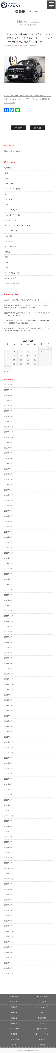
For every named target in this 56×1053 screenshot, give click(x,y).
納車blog (42, 1039)
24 (7, 364)
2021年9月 (8, 695)
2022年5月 (8, 653)
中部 (6, 268)
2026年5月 (8, 401)
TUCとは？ (42, 1002)
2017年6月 (8, 963)
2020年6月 (8, 774)
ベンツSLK (9, 241)
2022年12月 (8, 616)
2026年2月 (8, 416)
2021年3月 (8, 726)
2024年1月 (8, 548)
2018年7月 (8, 895)
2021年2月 (8, 732)
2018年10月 (8, 879)
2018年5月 (8, 905)
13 (28, 356)
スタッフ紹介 (14, 1029)
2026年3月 (8, 411)
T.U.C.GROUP (42, 1045)
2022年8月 (8, 637)
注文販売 (14, 1018)
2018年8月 (8, 889)
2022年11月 (8, 621)
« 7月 (6, 371)
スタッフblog (14, 1039)
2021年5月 (8, 716)
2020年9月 (8, 758)
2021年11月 (8, 684)
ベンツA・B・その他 (12, 189)
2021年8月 (8, 700)
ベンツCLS (9, 199)
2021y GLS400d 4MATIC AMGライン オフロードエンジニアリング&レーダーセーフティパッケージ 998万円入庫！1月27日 (28, 99)
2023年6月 (8, 585)
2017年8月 (8, 952)
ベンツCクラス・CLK (13, 215)
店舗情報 (14, 1007)
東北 (6, 257)
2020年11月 (8, 747)
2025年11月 (8, 432)
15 (42, 356)
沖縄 (6, 205)
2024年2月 (8, 542)
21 (35, 360)
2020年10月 (8, 753)
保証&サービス (42, 996)
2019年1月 (8, 863)
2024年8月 (8, 511)
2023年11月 (8, 558)
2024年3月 (8, 537)
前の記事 (18, 128)
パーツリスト (14, 1002)
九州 (6, 194)
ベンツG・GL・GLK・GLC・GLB (17, 226)
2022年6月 (8, 648)
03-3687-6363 (32, 11)
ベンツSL (8, 236)
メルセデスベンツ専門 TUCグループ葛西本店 (22, 4)
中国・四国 (9, 183)
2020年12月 (8, 742)
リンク (42, 1023)
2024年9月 (8, 506)
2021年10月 (8, 690)
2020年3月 (8, 789)
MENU (51, 4)
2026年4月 (8, 406)
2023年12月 (8, 553)
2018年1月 (8, 926)
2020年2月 (8, 795)
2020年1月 (8, 800)
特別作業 (42, 1013)
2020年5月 (8, 779)
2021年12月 (8, 679)
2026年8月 (8, 385)
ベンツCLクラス (11, 210)
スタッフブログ (10, 278)
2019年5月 (8, 842)
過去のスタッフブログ (12, 151)
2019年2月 (8, 858)
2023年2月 (8, 606)
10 (7, 356)
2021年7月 (8, 705)
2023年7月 (8, 579)
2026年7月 (8, 390)
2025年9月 (8, 443)
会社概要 (14, 1034)
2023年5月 (8, 590)
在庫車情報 (14, 996)
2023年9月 (8, 569)
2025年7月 (8, 453)
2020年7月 (8, 768)
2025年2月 (8, 479)
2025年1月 (8, 485)
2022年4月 (8, 658)
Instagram (20, 11)
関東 (6, 262)
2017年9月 (8, 947)
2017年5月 (8, 968)
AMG (7, 178)
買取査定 (14, 1023)
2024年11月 (8, 495)
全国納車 (14, 1013)
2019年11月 (8, 811)
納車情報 (7, 168)
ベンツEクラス (10, 220)
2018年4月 (8, 910)
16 (48, 356)
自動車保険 (42, 1018)
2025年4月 (8, 469)
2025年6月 (8, 458)
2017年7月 (8, 958)
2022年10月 (8, 627)
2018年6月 (8, 900)
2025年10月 (8, 437)
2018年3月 (8, 916)
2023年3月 (8, 600)
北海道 (7, 252)
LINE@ (16, 11)
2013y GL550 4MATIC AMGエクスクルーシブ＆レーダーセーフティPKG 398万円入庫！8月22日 (27, 322)
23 (48, 360)
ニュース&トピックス (34, 45)
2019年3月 (8, 853)
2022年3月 (8, 663)
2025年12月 (8, 427)
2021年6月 (8, 711)
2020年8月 (8, 763)
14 (35, 356)
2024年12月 (8, 490)
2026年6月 (8, 395)
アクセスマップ (42, 1007)
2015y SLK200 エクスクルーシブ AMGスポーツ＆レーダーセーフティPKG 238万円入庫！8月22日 (27, 329)
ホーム (14, 1045)
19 (21, 360)
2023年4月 (8, 595)
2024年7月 (8, 516)
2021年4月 (8, 721)
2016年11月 (8, 973)
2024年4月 (8, 532)
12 (21, 356)
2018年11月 (8, 874)
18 (14, 360)
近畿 (6, 173)
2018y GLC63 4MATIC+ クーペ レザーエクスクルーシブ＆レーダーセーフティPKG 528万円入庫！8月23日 (28, 306)
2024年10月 (8, 500)
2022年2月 (8, 669)
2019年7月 (8, 832)
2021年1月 (8, 737)
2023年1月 (8, 611)
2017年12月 (8, 931)
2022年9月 (8, 632)
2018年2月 (8, 921)
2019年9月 (8, 821)
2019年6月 (8, 837)
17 (7, 360)
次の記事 (38, 128)
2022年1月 (8, 674)
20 (28, 360)
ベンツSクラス (10, 247)
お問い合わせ (42, 1029)
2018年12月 (8, 868)
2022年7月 (8, 642)
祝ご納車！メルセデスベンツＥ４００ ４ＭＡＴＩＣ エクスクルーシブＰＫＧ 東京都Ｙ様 (27, 314)
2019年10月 (8, 816)
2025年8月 (8, 448)
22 (42, 360)
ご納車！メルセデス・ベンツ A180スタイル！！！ (22, 300)
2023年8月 (8, 574)
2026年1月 (8, 422)
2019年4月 (8, 847)
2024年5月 (8, 527)
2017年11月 (8, 937)
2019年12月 (8, 805)
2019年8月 (8, 826)
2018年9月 (8, 884)
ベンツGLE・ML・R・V (14, 231)
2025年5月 (8, 464)
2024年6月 (8, 521)
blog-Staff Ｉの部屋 (12, 283)
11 (14, 356)
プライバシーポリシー (42, 1034)
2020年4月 (8, 784)
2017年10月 (8, 942)
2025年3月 (8, 474)
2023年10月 (8, 564)
